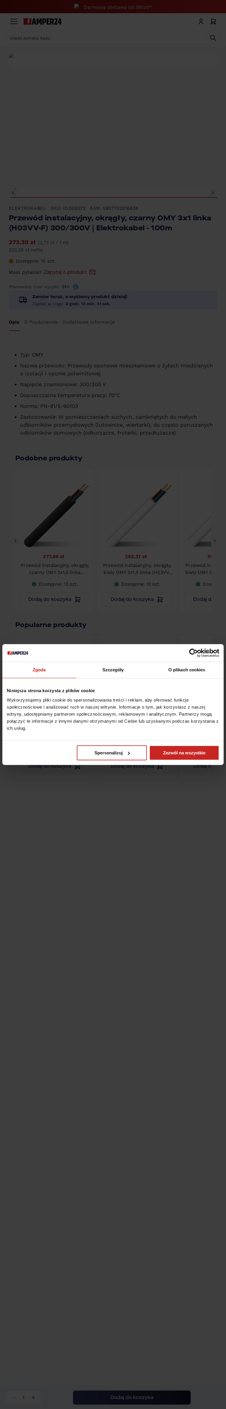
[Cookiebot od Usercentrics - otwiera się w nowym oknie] (193, 652)
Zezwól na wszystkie (184, 752)
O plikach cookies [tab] (186, 669)
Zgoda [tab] (39, 669)
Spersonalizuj (108, 752)
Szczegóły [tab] (113, 669)
